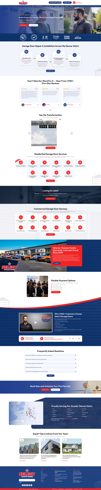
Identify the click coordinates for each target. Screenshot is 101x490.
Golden (53, 412)
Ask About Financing (56, 292)
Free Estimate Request (76, 471)
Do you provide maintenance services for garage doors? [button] (36, 359)
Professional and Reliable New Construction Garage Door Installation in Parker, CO (77, 474)
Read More (56, 263)
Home (29, 6)
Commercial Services (48, 6)
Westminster (69, 416)
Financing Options (61, 489)
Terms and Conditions (68, 489)
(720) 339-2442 (79, 3)
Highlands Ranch (85, 412)
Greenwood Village (70, 412)
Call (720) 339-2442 (55, 389)
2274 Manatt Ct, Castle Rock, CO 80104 (61, 476)
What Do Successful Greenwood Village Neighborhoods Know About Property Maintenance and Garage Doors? (28, 457)
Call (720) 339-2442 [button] (33, 25)
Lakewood (54, 414)
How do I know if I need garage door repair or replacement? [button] (36, 371)
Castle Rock (54, 410)
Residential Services (39, 6)
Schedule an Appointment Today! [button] (53, 339)
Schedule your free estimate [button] (25, 59)
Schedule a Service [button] (67, 2)
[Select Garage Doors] (23, 2)
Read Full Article (22, 460)
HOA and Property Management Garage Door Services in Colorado (77, 481)
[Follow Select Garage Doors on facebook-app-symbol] (23, 485)
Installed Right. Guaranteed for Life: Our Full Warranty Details (77, 478)
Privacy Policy (76, 489)
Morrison (83, 414)
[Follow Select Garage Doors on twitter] (27, 485)
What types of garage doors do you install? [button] (33, 367)
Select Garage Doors (28, 489)
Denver (83, 410)
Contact (71, 6)
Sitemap (81, 489)
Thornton (54, 416)
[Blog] (29, 446)
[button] (50, 110)
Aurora (53, 408)
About (33, 6)
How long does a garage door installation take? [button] (34, 363)
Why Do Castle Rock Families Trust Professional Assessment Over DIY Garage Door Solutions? (71, 457)
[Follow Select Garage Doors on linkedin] (29, 485)
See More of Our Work (50, 147)
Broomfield (84, 408)
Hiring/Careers (54, 489)
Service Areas (56, 6)
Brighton (68, 408)
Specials (67, 6)
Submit (20, 482)
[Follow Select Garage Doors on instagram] (25, 485)
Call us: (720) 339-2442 (50, 198)
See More (50, 375)
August (21, 440)
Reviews (62, 6)
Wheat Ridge (84, 416)
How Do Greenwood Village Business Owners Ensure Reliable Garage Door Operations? (49, 457)
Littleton (68, 414)
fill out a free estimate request (46, 193)
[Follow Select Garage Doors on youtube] (31, 485)
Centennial (69, 410)
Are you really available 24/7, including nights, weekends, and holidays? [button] (38, 355)
